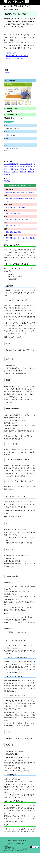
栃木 (28, 198)
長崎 (15, 238)
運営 (23, 843)
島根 (11, 226)
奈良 (23, 219)
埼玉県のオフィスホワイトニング (20, 185)
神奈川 (12, 198)
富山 (15, 207)
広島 (19, 226)
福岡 (7, 238)
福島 (32, 192)
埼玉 (16, 198)
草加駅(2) (8, 72)
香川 (11, 232)
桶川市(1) (31, 172)
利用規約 (18, 843)
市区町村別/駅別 (11, 53)
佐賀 (11, 238)
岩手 (16, 192)
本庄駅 (7, 135)
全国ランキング (24, 6)
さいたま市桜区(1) (26, 164)
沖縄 (7, 240)
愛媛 (15, 232)
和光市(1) (23, 172)
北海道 (8, 192)
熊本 (19, 238)
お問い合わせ (11, 843)
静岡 (15, 213)
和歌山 (28, 219)
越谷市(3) (15, 172)
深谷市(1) (23, 169)
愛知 (7, 213)
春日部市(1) (14, 169)
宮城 (20, 192)
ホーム (6, 6)
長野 (11, 207)
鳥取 (7, 226)
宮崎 (27, 238)
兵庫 (11, 219)
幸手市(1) (7, 174)
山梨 (7, 201)
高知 (19, 232)
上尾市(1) (31, 169)
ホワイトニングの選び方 (14, 58)
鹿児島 (32, 238)
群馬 (32, 198)
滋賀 (19, 219)
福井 (23, 207)
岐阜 (11, 213)
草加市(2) (7, 172)
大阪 (7, 219)
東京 (7, 198)
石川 (19, 207)
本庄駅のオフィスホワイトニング (17, 56)
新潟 (7, 207)
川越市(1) (21, 166)
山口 (23, 226)
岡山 (15, 226)
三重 (19, 213)
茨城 (24, 198)
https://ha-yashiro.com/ (12, 148)
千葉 (20, 198)
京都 (15, 219)
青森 (12, 192)
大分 (23, 238)
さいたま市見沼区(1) (11, 164)
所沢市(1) (29, 166)
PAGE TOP (35, 847)
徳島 (7, 232)
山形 (28, 192)
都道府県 (13, 6)
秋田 (24, 192)
